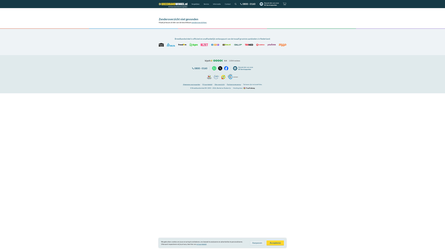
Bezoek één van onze (271, 4)
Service (206, 4)
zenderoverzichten (199, 22)
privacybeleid (201, 244)
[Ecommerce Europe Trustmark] (216, 76)
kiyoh (208, 61)
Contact (228, 4)
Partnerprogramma (234, 84)
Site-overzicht (220, 84)
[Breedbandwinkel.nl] (173, 4)
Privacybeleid (207, 84)
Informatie (217, 4)
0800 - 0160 (249, 4)
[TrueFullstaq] (249, 88)
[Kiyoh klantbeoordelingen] (223, 76)
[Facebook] (226, 68)
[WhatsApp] (214, 68)
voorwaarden (191, 84)
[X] (220, 68)
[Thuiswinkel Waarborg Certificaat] (209, 76)
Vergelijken (195, 4)
